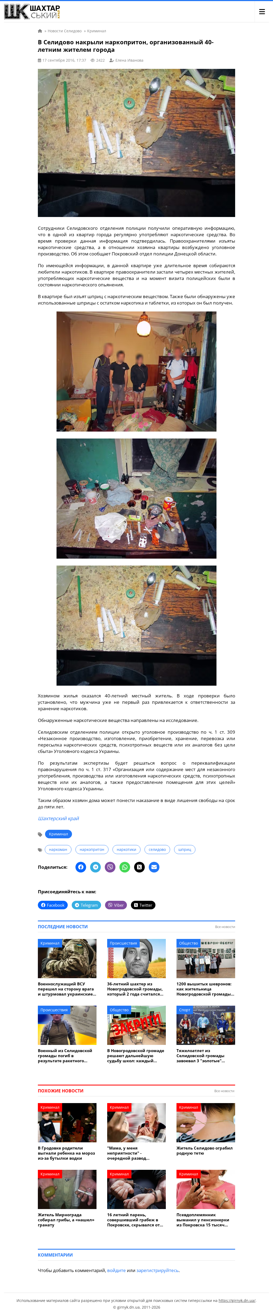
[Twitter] (139, 867)
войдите (116, 1270)
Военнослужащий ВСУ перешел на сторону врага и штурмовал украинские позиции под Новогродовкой (66, 989)
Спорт (184, 1009)
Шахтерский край (58, 818)
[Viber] (110, 867)
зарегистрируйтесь (157, 1270)
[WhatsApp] (124, 867)
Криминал (58, 833)
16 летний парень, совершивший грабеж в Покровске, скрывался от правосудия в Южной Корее (133, 1219)
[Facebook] (80, 867)
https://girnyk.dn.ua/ (237, 1300)
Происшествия (123, 943)
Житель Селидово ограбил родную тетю (204, 1151)
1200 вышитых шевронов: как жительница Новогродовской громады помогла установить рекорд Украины (203, 989)
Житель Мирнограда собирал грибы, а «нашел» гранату (66, 1219)
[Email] (154, 867)
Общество (188, 943)
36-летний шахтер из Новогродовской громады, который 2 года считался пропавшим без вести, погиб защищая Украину (135, 989)
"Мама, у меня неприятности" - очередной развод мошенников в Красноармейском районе (135, 1153)
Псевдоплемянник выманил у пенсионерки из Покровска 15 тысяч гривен (202, 1219)
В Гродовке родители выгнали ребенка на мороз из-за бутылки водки (66, 1153)
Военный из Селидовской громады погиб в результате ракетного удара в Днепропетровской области (66, 1055)
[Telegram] (95, 867)
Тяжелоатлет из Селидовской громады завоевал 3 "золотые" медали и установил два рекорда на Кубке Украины (205, 1055)
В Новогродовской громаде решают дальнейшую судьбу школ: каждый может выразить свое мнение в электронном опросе (135, 1055)
